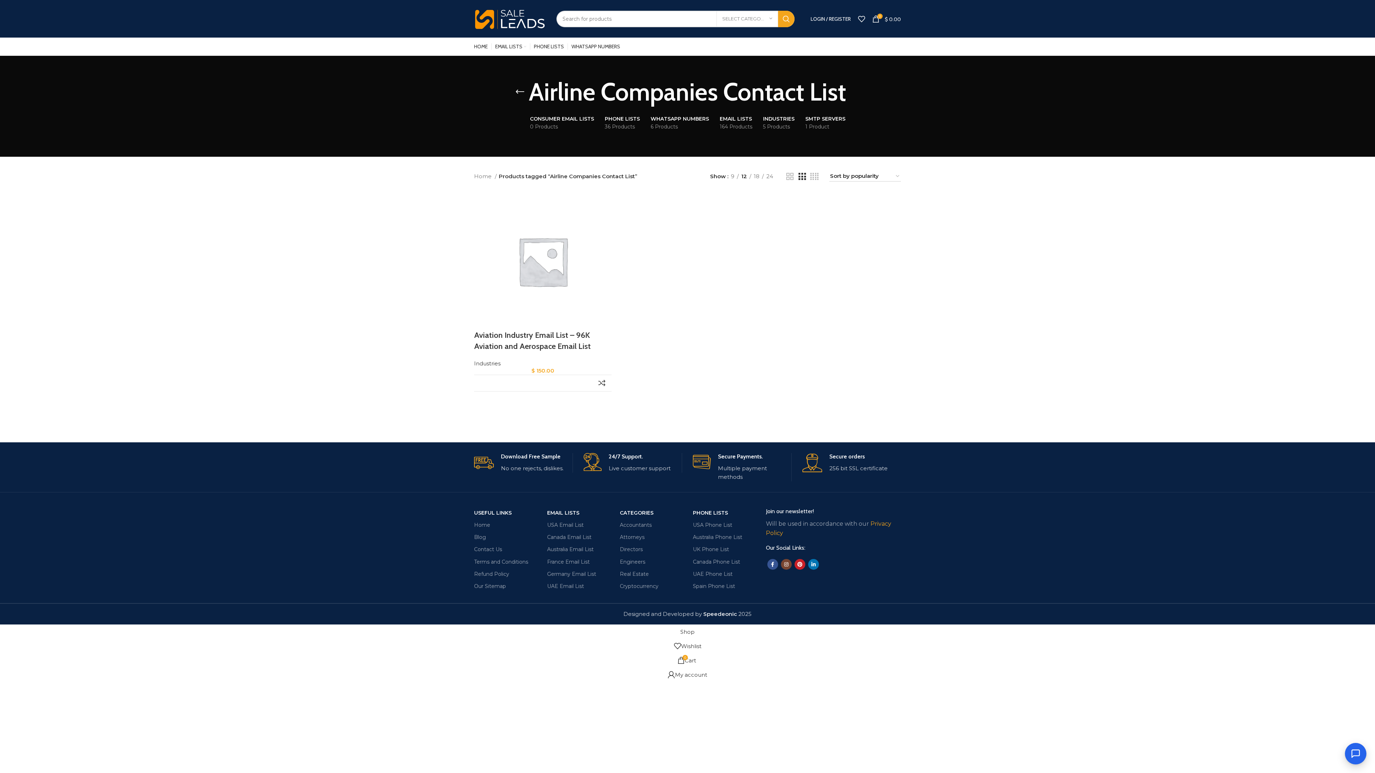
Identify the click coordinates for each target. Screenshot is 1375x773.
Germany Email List (571, 574)
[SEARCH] (786, 19)
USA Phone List (712, 525)
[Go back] (520, 92)
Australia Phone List (717, 537)
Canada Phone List (716, 562)
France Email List (568, 562)
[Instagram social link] (786, 564)
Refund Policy (491, 574)
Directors (631, 549)
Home (483, 176)
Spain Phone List (714, 586)
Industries (487, 363)
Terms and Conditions (501, 562)
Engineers (632, 562)
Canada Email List (569, 537)
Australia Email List (570, 549)
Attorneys (632, 537)
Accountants (636, 525)
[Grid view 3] (802, 176)
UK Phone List (711, 549)
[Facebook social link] (772, 564)
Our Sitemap (490, 586)
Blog (480, 537)
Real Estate (634, 574)
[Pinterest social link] (800, 564)
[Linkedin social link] (813, 564)
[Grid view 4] (814, 176)
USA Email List (565, 525)
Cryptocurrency (639, 586)
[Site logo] (510, 18)
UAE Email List (565, 586)
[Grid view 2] (789, 176)
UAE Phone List (713, 574)
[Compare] (601, 383)
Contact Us (488, 549)
